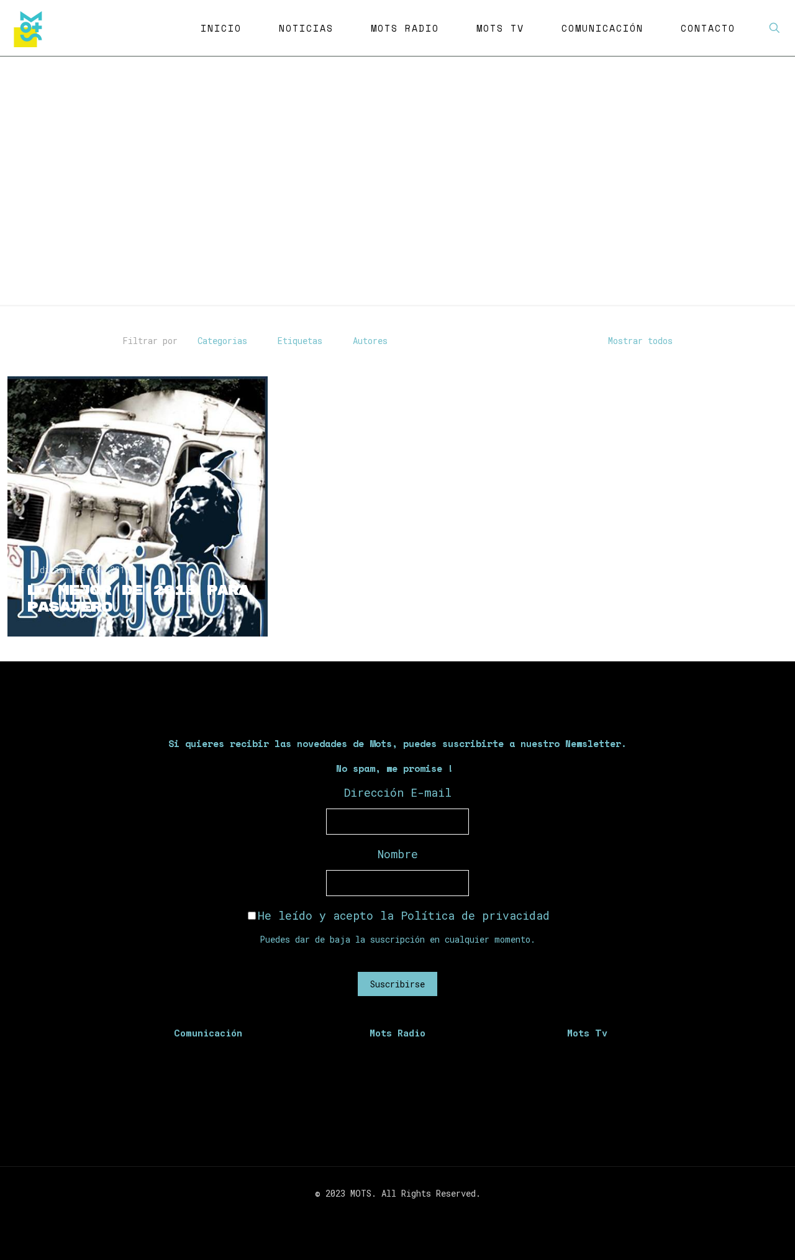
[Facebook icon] (378, 1214)
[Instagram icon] (404, 1214)
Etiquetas (300, 341)
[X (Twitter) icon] (391, 1214)
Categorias (222, 341)
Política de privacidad (475, 915)
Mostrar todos (640, 341)
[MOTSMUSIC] (31, 28)
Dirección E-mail (398, 792)
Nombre (398, 854)
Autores (370, 341)
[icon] (417, 1214)
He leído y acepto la (404, 915)
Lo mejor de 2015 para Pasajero (137, 599)
